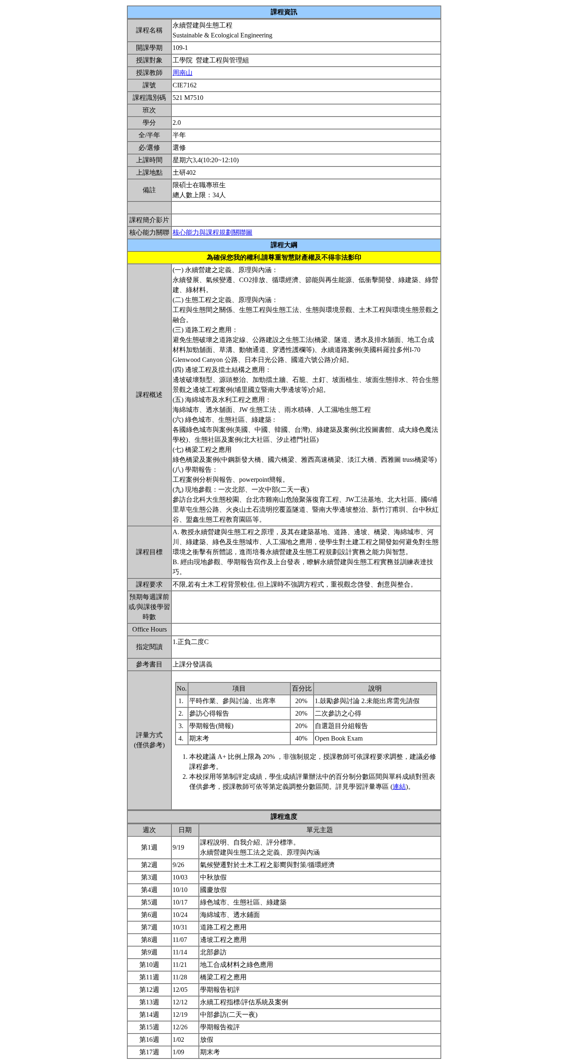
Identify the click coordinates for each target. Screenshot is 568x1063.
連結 (399, 786)
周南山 (183, 72)
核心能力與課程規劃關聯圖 (212, 232)
